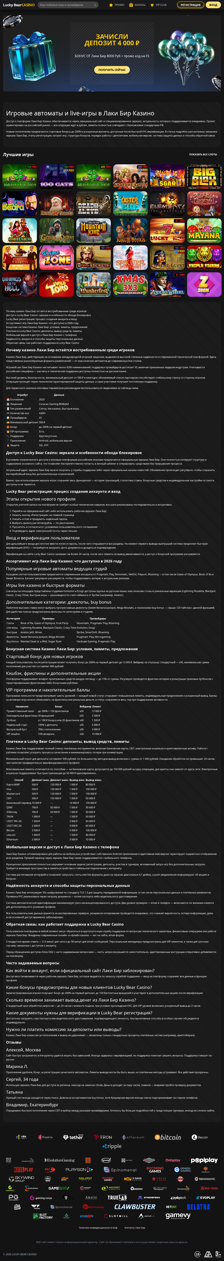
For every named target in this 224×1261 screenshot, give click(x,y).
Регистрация (191, 5)
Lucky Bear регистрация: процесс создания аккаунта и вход (41, 319)
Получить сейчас (112, 70)
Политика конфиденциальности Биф (98, 1227)
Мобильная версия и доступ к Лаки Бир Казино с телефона (41, 335)
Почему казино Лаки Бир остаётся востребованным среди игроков (46, 311)
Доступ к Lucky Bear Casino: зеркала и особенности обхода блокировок (48, 315)
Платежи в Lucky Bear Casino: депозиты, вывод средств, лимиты (44, 331)
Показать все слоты (203, 154)
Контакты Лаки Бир (135, 1227)
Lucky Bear (19, 4)
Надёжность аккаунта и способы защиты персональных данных (44, 339)
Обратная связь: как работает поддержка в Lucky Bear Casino (42, 343)
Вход (213, 5)
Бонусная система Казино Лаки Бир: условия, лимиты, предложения (46, 327)
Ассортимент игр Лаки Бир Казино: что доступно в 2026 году (42, 323)
